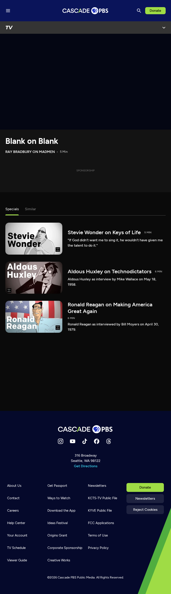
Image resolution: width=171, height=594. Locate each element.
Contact (13, 498)
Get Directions (85, 466)
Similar (30, 209)
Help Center (16, 523)
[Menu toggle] (8, 10)
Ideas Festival (57, 523)
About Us (14, 486)
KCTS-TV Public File (102, 498)
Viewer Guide (17, 560)
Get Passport (57, 486)
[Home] (85, 429)
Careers (13, 511)
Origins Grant (57, 535)
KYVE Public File (100, 511)
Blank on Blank (31, 141)
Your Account (17, 535)
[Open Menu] (164, 27)
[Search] (139, 10)
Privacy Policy (98, 548)
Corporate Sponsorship (64, 548)
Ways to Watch (58, 498)
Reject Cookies (145, 509)
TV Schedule (16, 548)
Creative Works (58, 560)
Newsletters (145, 498)
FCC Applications (101, 523)
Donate (155, 10)
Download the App (61, 511)
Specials (12, 209)
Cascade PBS (67, 577)
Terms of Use (98, 535)
